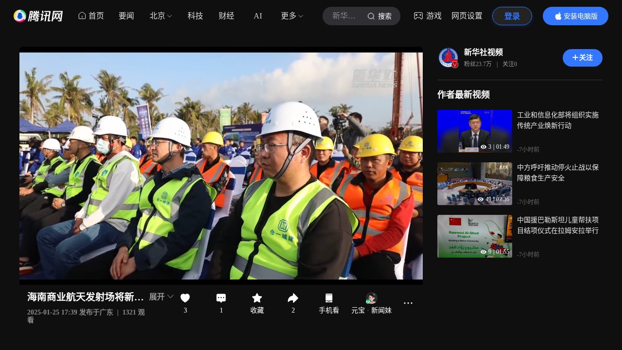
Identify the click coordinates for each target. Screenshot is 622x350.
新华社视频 (483, 52)
